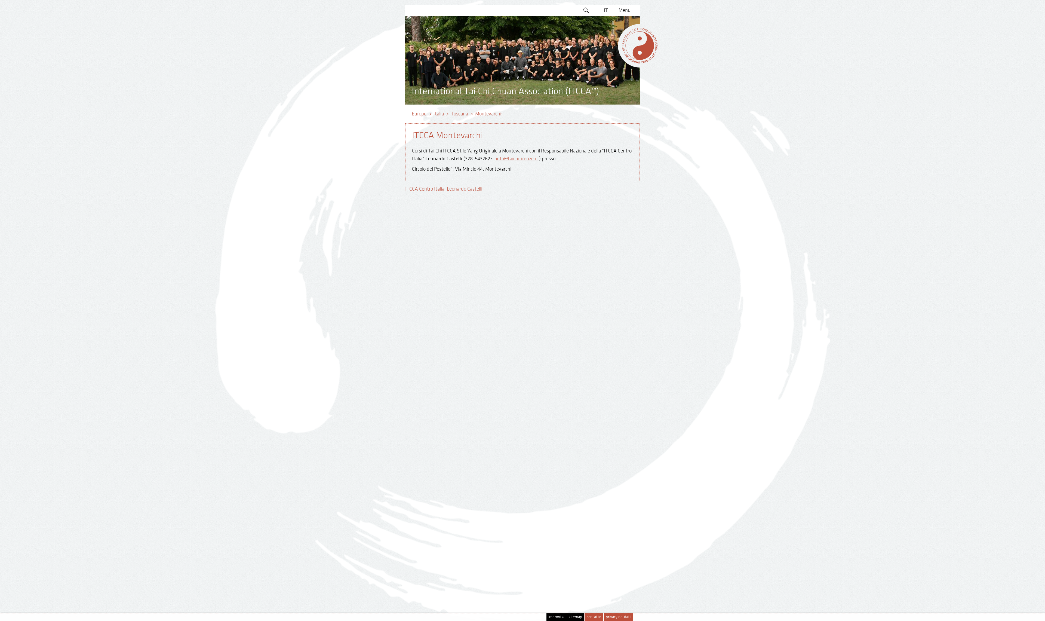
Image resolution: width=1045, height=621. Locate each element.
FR (606, 52)
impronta (556, 617)
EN (606, 21)
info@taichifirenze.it (517, 158)
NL (606, 73)
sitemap (575, 617)
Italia (439, 114)
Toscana (459, 114)
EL (605, 41)
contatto (594, 617)
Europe (419, 114)
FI (606, 62)
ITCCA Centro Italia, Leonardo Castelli (443, 189)
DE (606, 31)
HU (606, 83)
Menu (625, 10)
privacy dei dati (618, 617)
